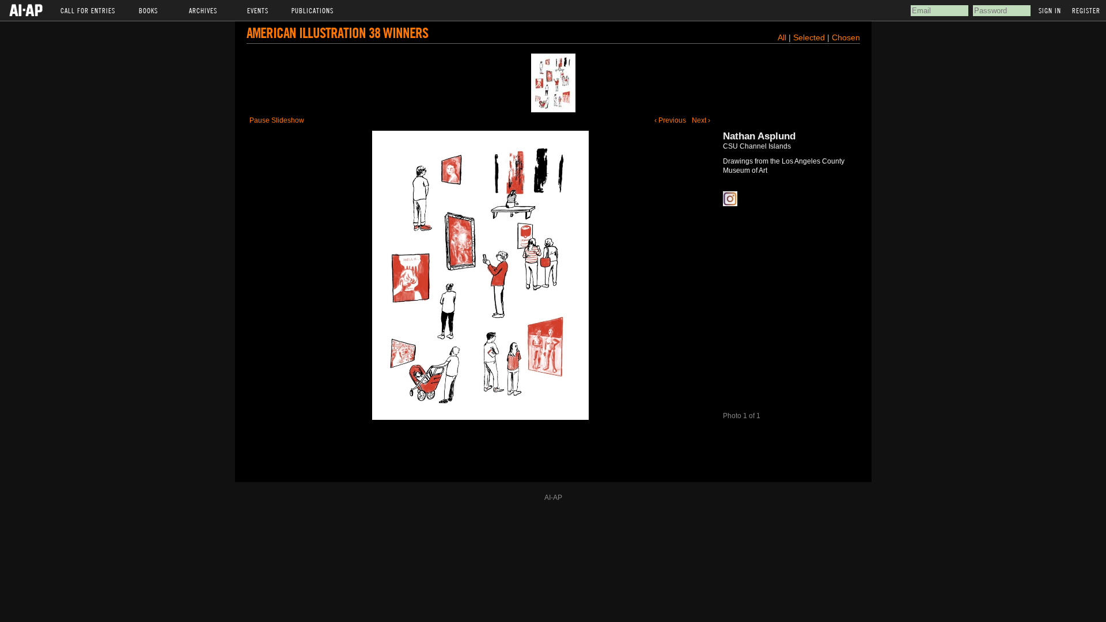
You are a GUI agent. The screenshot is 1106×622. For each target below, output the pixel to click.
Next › (701, 120)
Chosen (846, 37)
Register (1086, 10)
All (782, 37)
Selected (810, 37)
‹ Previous (670, 120)
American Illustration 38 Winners (337, 32)
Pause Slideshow (276, 120)
